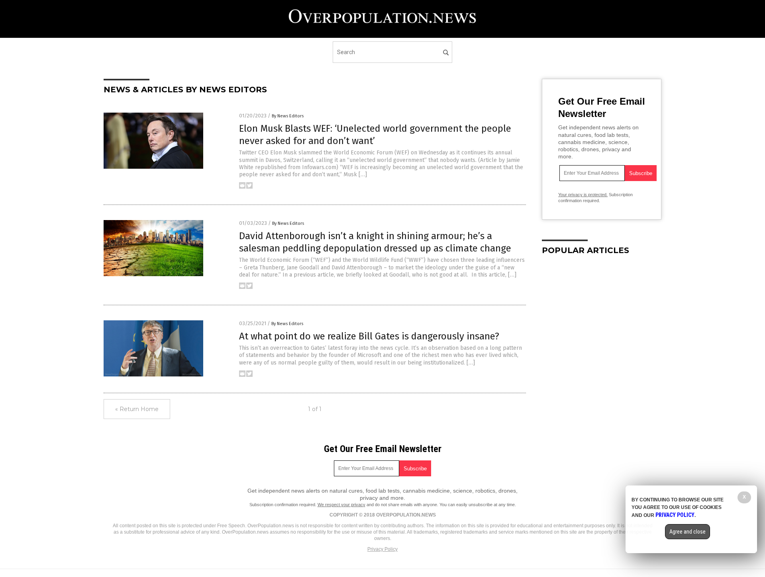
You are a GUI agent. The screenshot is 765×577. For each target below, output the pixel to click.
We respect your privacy (341, 504)
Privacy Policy (382, 549)
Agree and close (687, 531)
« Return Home (137, 409)
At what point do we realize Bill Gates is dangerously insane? (369, 336)
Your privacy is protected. (583, 194)
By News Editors (288, 116)
